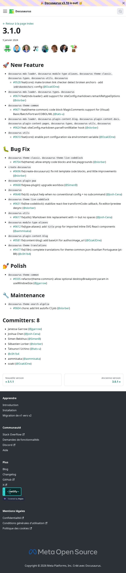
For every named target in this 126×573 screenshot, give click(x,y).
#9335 (17, 279)
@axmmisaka (22, 231)
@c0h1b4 (24, 254)
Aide (5, 450)
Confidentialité (12, 518)
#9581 (17, 240)
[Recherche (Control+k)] (120, 11)
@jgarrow (40, 283)
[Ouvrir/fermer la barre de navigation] (5, 11)
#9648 (17, 194)
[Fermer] (123, 3)
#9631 (17, 203)
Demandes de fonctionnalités (21, 439)
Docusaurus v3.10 (57, 3)
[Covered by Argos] (13, 499)
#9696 (17, 171)
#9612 (17, 226)
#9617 (17, 217)
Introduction (10, 405)
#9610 (17, 137)
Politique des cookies (16, 528)
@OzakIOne (51, 86)
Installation (10, 410)
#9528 (17, 82)
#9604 (17, 308)
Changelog (9, 474)
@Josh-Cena (114, 194)
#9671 (17, 109)
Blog (5, 469)
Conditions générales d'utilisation (23, 523)
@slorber (19, 100)
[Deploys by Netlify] (12, 495)
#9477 (17, 249)
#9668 (17, 185)
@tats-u (58, 114)
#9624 (17, 127)
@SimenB (71, 185)
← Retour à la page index (18, 23)
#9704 (17, 162)
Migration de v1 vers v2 (17, 415)
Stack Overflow (12, 434)
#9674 (17, 96)
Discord (7, 445)
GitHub (7, 479)
